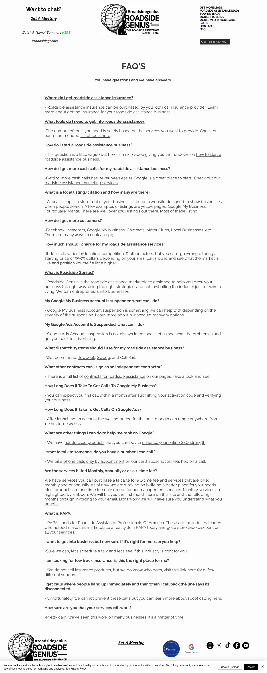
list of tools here (95, 135)
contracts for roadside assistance (114, 376)
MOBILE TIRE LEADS (212, 16)
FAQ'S (204, 23)
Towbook (86, 357)
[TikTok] (227, 645)
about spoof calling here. (199, 598)
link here (188, 569)
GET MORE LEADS (211, 7)
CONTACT (207, 26)
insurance (84, 569)
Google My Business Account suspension (85, 310)
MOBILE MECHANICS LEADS (217, 19)
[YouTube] (245, 645)
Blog (202, 29)
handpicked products (84, 442)
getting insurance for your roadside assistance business (118, 112)
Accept (251, 667)
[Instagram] (210, 645)
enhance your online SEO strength (173, 442)
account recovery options (160, 315)
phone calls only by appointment (93, 461)
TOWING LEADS (210, 13)
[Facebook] (236, 645)
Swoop (103, 357)
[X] (219, 645)
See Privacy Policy (75, 668)
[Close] (262, 667)
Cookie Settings (230, 667)
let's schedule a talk (89, 551)
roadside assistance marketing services (81, 182)
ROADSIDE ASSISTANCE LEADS (220, 10)
